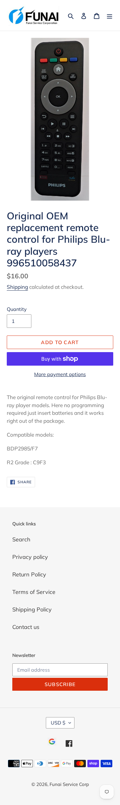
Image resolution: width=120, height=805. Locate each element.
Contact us (25, 626)
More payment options (60, 374)
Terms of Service (33, 591)
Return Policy (29, 574)
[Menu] (109, 15)
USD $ (58, 723)
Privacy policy (30, 556)
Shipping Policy (32, 609)
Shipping (17, 287)
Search (21, 539)
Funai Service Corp (69, 784)
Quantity (17, 309)
